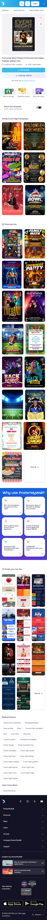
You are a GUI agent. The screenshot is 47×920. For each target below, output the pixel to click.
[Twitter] (34, 801)
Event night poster (27, 751)
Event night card (28, 767)
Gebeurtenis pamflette (12, 723)
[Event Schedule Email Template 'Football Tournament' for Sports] (8, 659)
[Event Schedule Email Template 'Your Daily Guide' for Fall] (38, 659)
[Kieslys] (43, 3)
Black (19, 728)
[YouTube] (41, 801)
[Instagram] (27, 801)
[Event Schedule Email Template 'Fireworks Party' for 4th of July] (38, 624)
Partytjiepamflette (31, 723)
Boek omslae (8, 728)
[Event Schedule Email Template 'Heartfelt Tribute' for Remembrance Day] (8, 590)
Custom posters (9, 739)
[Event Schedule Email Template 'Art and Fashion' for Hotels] (23, 693)
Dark (5, 734)
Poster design (8, 745)
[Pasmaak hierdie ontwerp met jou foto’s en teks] (23, 34)
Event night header (10, 778)
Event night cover (10, 773)
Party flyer (27, 734)
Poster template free (26, 745)
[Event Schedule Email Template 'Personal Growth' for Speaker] (8, 693)
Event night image (27, 773)
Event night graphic (30, 762)
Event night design (27, 756)
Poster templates (9, 751)
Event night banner (10, 767)
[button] (40, 17)
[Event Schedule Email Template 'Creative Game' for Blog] (23, 659)
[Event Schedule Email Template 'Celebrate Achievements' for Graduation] (23, 624)
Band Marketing (9, 791)
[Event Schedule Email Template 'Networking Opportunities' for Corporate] (38, 590)
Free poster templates (28, 739)
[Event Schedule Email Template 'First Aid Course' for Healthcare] (8, 624)
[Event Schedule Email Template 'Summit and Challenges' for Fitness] (23, 590)
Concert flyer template (34, 728)
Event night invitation (11, 762)
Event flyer (15, 734)
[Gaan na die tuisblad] (2, 3)
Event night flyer (9, 756)
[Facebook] (20, 801)
